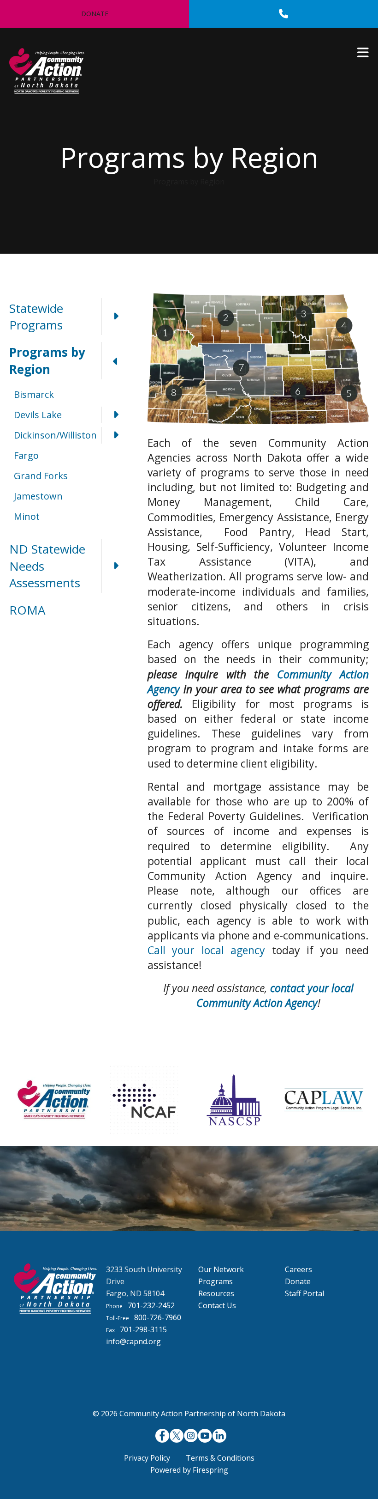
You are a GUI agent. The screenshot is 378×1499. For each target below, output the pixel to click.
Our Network (221, 1269)
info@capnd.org (133, 1341)
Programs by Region (47, 360)
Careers (298, 1269)
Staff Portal (304, 1293)
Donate (94, 13)
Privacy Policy (147, 1458)
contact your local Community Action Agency (275, 995)
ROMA (27, 610)
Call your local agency (206, 950)
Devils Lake (38, 414)
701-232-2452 (151, 1305)
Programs (215, 1281)
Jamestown (38, 496)
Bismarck (34, 394)
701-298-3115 (143, 1329)
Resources (216, 1293)
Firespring (210, 1470)
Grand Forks (41, 475)
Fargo (26, 455)
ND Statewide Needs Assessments (47, 566)
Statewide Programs (36, 316)
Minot (27, 516)
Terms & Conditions (220, 1458)
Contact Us (217, 1305)
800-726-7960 (157, 1317)
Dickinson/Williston (55, 435)
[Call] (283, 14)
